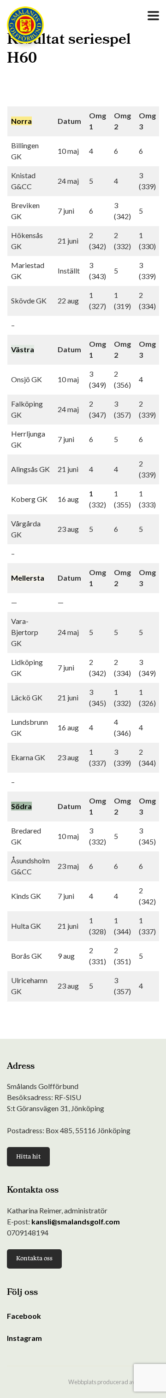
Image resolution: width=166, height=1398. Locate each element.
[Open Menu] (153, 15)
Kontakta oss (34, 1258)
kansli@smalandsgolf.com (75, 1221)
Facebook (24, 1315)
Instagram (24, 1338)
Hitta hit (28, 1156)
